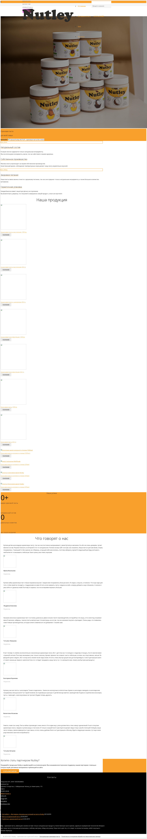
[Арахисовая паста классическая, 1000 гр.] (13, 229)
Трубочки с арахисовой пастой (12, 819)
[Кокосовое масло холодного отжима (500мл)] (12, 484)
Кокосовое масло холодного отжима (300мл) (15, 476)
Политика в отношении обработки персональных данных (80, 836)
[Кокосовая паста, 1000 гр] (13, 404)
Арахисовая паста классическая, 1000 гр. (14, 232)
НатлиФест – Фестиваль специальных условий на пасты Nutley (23, 814)
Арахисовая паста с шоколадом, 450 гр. (13, 302)
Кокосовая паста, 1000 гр (9, 407)
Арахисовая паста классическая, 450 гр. (13, 267)
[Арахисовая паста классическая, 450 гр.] (13, 264)
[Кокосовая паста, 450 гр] (13, 439)
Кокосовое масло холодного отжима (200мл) (15, 464)
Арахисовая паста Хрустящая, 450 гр (12, 372)
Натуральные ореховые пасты (50, 836)
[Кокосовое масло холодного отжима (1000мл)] (17, 450)
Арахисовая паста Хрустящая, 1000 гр (13, 337)
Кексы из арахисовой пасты (11, 817)
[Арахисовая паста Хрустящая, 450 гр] (13, 369)
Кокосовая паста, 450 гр (8, 442)
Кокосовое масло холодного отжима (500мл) (15, 487)
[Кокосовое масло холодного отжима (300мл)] (12, 473)
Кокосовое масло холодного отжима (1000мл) (15, 453)
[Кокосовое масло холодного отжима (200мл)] (10, 461)
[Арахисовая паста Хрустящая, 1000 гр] (13, 334)
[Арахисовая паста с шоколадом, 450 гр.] (13, 299)
